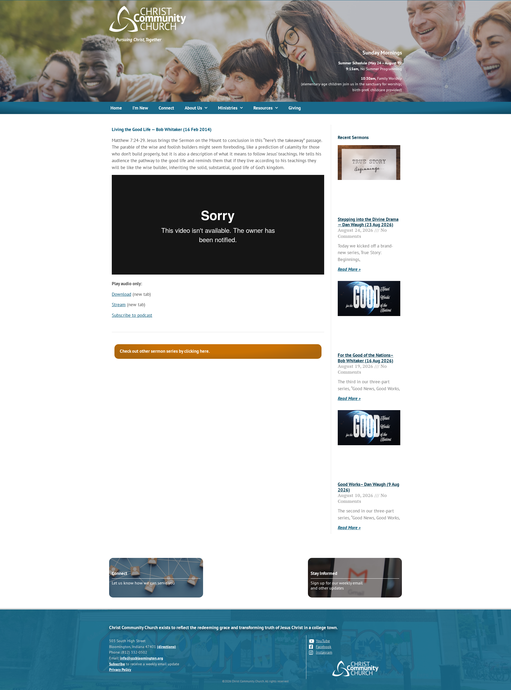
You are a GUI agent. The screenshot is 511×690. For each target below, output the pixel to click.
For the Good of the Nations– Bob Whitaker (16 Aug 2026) (365, 357)
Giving (295, 108)
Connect (166, 108)
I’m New (140, 108)
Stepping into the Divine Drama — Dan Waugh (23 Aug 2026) (368, 222)
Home (116, 108)
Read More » (349, 269)
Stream (119, 305)
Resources (263, 108)
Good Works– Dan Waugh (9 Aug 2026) (368, 487)
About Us (193, 108)
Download (121, 294)
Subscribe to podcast (132, 315)
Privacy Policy (120, 669)
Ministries (227, 108)
